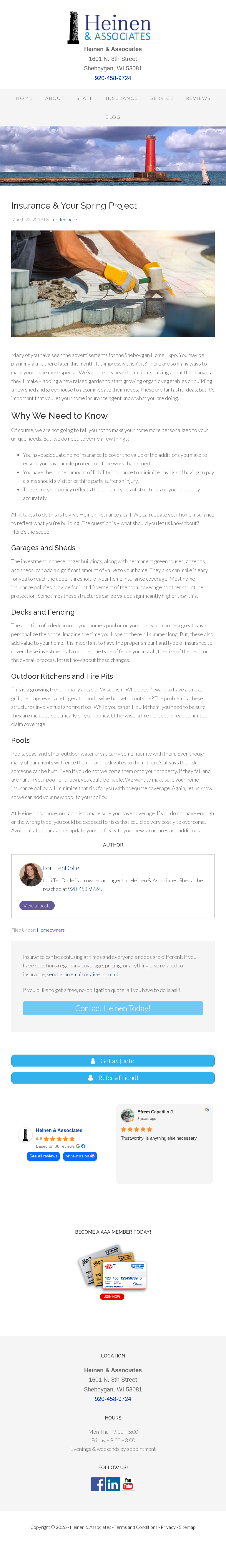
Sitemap (187, 1527)
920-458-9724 (113, 78)
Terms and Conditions (135, 1527)
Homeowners (51, 930)
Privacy (168, 1527)
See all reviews (43, 1156)
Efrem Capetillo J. (155, 1111)
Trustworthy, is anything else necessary (159, 1138)
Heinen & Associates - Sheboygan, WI (113, 26)
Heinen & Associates (59, 1130)
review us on (77, 1156)
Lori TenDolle (61, 868)
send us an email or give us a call (82, 974)
